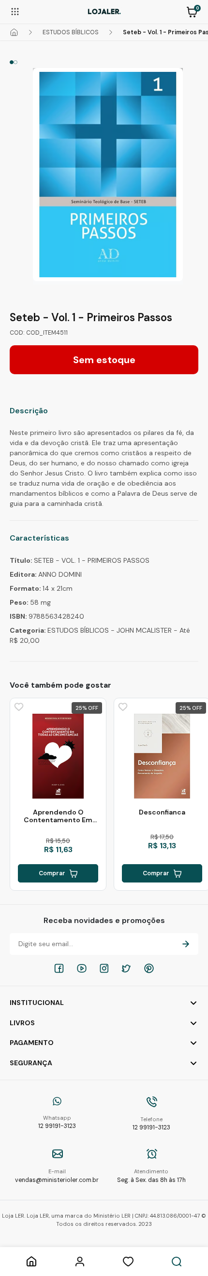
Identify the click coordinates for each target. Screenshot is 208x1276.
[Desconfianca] (162, 756)
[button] (192, 11)
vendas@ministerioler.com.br (57, 1176)
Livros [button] (22, 1022)
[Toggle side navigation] (15, 11)
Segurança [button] (31, 1063)
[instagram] (104, 968)
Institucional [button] (37, 1002)
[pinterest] (149, 968)
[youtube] (81, 968)
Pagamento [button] (32, 1042)
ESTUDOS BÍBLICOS (71, 32)
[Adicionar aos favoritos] (18, 706)
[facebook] (59, 968)
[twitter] (126, 968)
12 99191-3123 (57, 1122)
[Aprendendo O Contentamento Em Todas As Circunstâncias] (58, 756)
